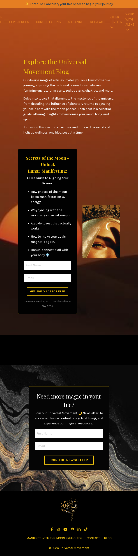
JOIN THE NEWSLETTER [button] (69, 460)
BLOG (108, 538)
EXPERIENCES (19, 22)
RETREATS (97, 22)
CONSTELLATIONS (48, 22)
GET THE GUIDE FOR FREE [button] (47, 291)
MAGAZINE (75, 22)
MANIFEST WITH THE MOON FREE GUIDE (54, 538)
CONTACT (93, 538)
